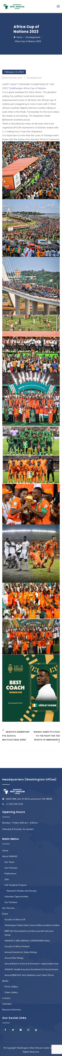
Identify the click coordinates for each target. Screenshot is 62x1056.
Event (5, 913)
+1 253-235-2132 (14, 804)
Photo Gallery (11, 986)
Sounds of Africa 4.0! (15, 919)
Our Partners (11, 902)
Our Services (8, 908)
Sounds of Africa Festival (17, 946)
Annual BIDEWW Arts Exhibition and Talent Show (29, 975)
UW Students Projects (15, 885)
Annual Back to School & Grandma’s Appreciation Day (32, 963)
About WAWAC (10, 856)
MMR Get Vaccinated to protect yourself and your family (29, 933)
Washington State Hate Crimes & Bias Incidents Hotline (32, 925)
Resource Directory (11, 1009)
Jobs (7, 879)
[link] (27, 88)
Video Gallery (11, 992)
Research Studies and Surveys (22, 890)
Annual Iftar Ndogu (14, 958)
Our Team (9, 862)
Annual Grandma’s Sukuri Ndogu (21, 952)
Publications (10, 873)
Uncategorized (34, 77)
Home (5, 850)
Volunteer (7, 1003)
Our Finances (11, 867)
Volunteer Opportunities (16, 896)
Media (5, 981)
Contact (6, 998)
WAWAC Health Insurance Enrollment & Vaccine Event (31, 969)
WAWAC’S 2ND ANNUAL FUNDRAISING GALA (27, 940)
